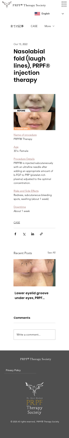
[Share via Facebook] (15, 234)
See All (51, 252)
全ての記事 (17, 26)
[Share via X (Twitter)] (24, 234)
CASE (34, 26)
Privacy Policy (13, 370)
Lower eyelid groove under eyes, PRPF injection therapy (31, 295)
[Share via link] (41, 234)
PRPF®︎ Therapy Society (29, 5)
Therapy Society (40, 359)
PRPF (23, 359)
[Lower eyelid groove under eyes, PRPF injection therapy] (34, 272)
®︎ (28, 359)
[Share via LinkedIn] (32, 234)
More (48, 26)
